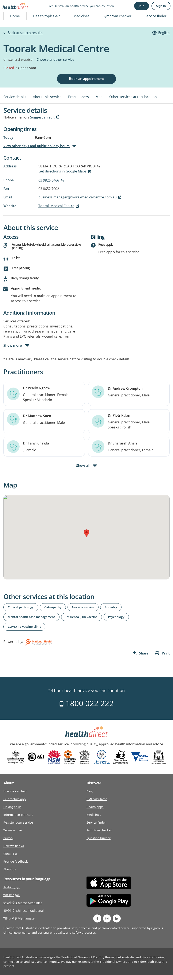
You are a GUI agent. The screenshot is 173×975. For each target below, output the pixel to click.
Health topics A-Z (46, 16)
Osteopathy (52, 607)
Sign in (161, 6)
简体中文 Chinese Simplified (22, 903)
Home (15, 16)
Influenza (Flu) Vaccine (81, 617)
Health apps (95, 807)
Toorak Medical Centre (56, 205)
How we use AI (13, 846)
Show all (82, 465)
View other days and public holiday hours (36, 146)
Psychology (116, 617)
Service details (14, 96)
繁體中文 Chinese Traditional (23, 911)
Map (99, 96)
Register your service (18, 822)
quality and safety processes (75, 933)
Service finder (155, 16)
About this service (47, 96)
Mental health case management (31, 617)
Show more (12, 345)
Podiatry (111, 607)
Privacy (8, 838)
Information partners (18, 815)
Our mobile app (14, 799)
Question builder (98, 838)
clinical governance (17, 933)
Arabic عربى (11, 887)
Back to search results (25, 32)
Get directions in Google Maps (62, 171)
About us (9, 869)
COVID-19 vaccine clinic (24, 627)
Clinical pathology (21, 607)
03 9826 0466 (48, 180)
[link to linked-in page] (117, 918)
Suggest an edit (42, 117)
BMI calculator (96, 799)
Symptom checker (117, 16)
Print (166, 653)
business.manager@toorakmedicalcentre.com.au (77, 197)
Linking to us (12, 807)
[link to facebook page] (97, 918)
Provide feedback (15, 861)
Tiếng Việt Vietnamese (19, 918)
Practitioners (78, 96)
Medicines (81, 16)
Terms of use (12, 830)
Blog (89, 791)
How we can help (15, 791)
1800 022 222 (89, 703)
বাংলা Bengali (11, 895)
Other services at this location (133, 96)
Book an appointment (86, 78)
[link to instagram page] (107, 918)
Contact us (10, 854)
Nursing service (83, 607)
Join (141, 6)
